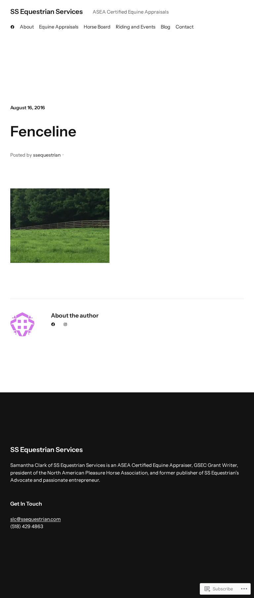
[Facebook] (53, 324)
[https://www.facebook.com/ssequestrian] (12, 27)
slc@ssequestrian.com (35, 519)
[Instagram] (65, 324)
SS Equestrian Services (46, 11)
